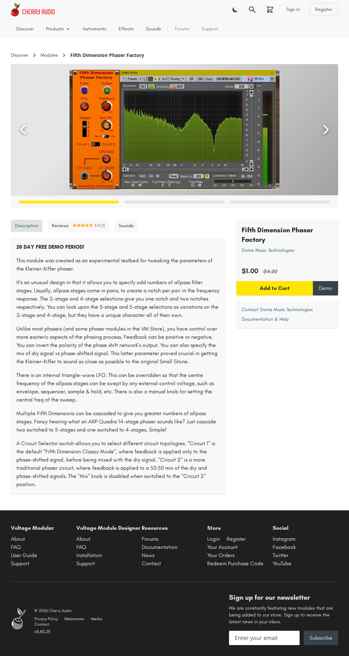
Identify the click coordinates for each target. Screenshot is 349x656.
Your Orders (220, 555)
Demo (325, 288)
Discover (25, 29)
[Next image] (325, 129)
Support (210, 29)
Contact (151, 563)
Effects (126, 29)
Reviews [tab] (78, 226)
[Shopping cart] (270, 9)
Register (323, 9)
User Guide (24, 555)
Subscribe (320, 638)
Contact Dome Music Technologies (277, 309)
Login (213, 539)
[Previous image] (23, 129)
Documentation (159, 547)
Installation (89, 555)
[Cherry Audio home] (33, 9)
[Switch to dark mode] (235, 9)
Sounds (153, 29)
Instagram (284, 539)
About (18, 539)
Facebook (284, 547)
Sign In (293, 9)
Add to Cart (275, 288)
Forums (182, 29)
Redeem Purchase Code (235, 563)
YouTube (282, 563)
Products (55, 29)
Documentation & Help (265, 319)
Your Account (222, 547)
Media (96, 618)
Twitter (280, 555)
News (148, 555)
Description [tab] (26, 226)
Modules (49, 55)
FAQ (16, 547)
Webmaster (74, 618)
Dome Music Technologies (268, 250)
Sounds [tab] (126, 226)
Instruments (94, 29)
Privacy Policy (46, 618)
